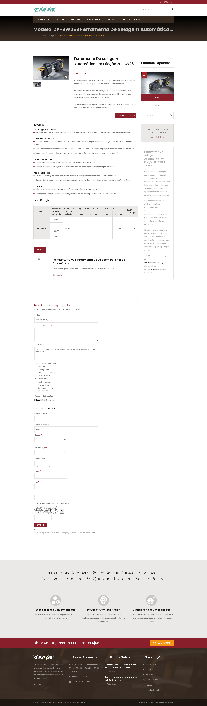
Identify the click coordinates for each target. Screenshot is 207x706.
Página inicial (43, 19)
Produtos (75, 19)
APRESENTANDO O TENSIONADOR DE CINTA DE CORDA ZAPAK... (120, 666)
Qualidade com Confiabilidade (151, 609)
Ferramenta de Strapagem (155, 262)
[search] (172, 9)
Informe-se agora (127, 116)
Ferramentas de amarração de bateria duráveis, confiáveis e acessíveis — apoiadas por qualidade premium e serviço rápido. (103, 575)
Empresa (60, 19)
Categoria (52, 35)
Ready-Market (167, 702)
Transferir (59, 275)
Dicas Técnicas (93, 19)
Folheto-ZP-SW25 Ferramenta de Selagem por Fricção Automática (89, 261)
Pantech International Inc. (59, 702)
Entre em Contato (131, 19)
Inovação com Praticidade (103, 609)
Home (43, 35)
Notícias (111, 19)
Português (167, 2)
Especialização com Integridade (55, 609)
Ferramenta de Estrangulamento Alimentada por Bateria (81, 35)
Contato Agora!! (162, 643)
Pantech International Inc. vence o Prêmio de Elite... (121, 678)
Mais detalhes (157, 137)
